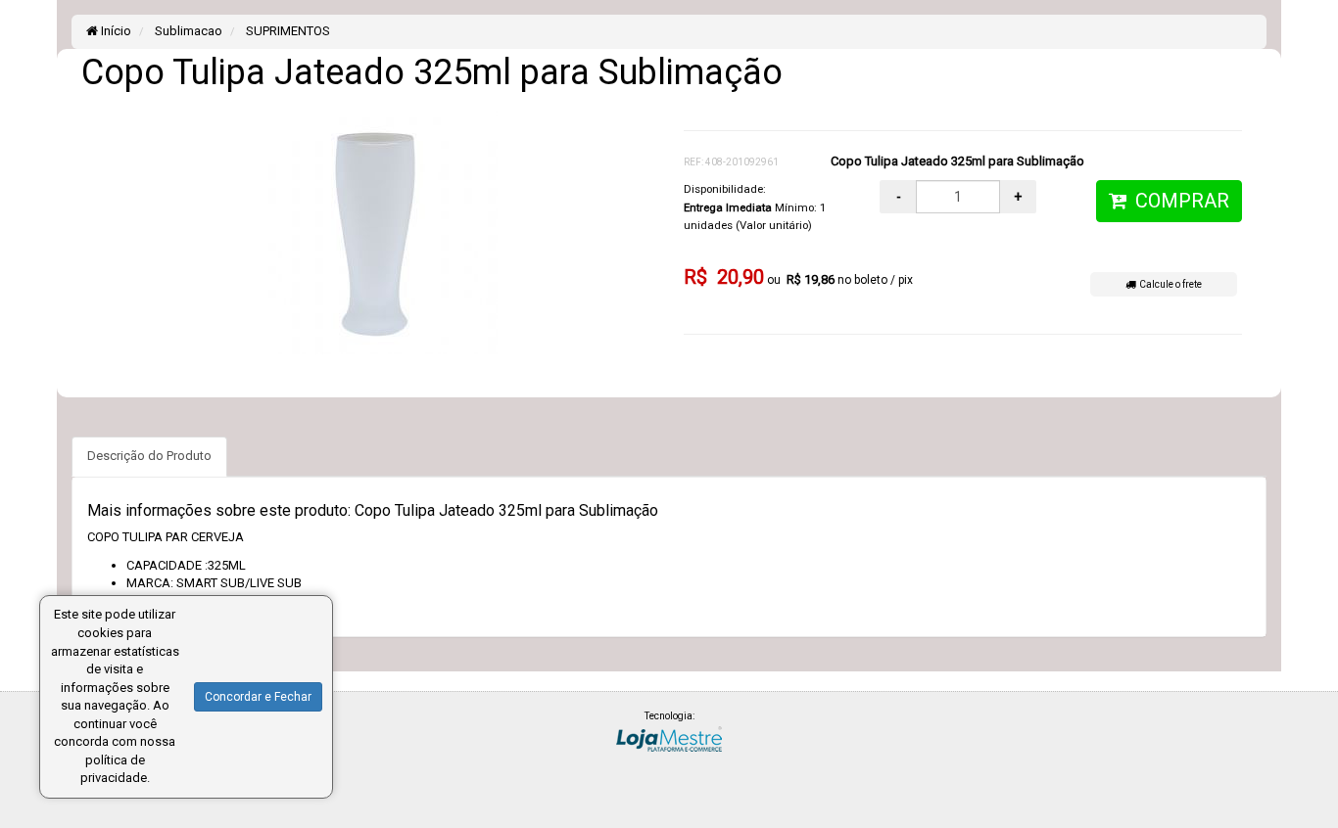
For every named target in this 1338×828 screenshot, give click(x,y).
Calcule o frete (1168, 284)
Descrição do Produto (149, 455)
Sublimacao (187, 30)
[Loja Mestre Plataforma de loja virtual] (669, 737)
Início (114, 30)
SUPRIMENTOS (286, 30)
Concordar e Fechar (258, 697)
